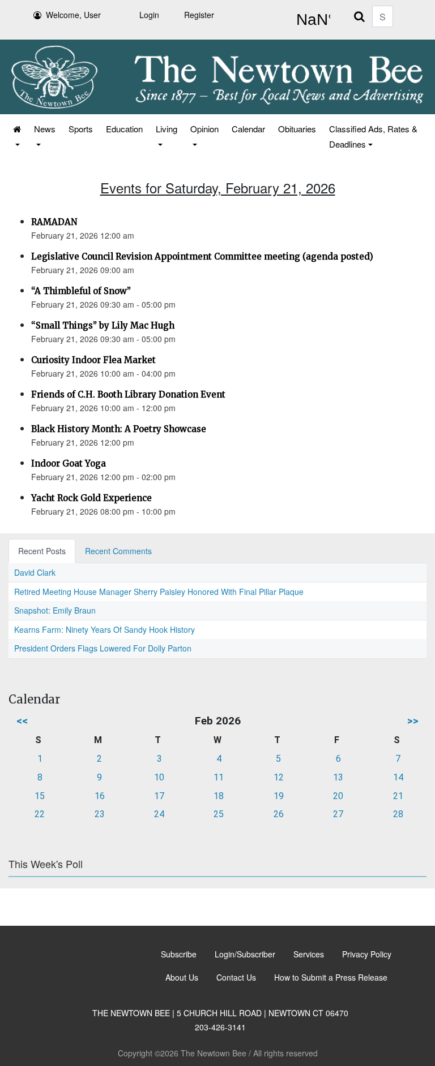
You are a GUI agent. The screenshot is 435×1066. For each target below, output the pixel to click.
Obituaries (297, 129)
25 (219, 814)
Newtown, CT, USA (311, 20)
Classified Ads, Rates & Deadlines (373, 136)
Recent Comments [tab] (118, 550)
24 (159, 814)
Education (124, 129)
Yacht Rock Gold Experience (91, 498)
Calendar (248, 129)
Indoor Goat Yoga (68, 463)
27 (338, 814)
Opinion (204, 129)
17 (159, 796)
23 (100, 814)
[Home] (16, 136)
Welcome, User (73, 14)
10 (159, 777)
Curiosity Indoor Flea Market (93, 360)
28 (398, 814)
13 (338, 777)
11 (219, 777)
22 (40, 814)
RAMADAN (54, 222)
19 (279, 796)
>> (413, 720)
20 (338, 796)
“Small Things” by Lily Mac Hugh (102, 325)
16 (100, 796)
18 (219, 796)
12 (279, 777)
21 (398, 796)
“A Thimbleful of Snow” (81, 291)
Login (149, 14)
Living (166, 129)
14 (398, 777)
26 (279, 814)
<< (22, 720)
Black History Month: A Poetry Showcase (118, 429)
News (45, 129)
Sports (81, 129)
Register (199, 14)
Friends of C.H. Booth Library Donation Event (128, 394)
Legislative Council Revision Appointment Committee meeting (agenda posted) (202, 256)
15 (40, 796)
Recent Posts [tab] (42, 550)
